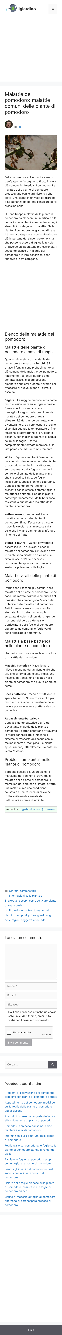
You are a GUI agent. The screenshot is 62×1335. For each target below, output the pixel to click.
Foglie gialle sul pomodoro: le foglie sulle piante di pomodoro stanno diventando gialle (30, 1149)
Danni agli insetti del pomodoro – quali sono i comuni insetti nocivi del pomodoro (29, 1173)
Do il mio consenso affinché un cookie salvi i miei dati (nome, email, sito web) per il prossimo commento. (32, 1016)
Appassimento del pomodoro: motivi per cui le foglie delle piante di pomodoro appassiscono (30, 1106)
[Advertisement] (31, 50)
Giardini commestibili (22, 890)
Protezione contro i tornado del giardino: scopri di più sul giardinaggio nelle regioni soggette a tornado (29, 915)
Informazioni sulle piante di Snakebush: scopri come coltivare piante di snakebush (30, 900)
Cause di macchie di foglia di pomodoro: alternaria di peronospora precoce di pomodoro (30, 1201)
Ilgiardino (26, 8)
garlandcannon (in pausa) (38, 809)
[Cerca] (52, 1064)
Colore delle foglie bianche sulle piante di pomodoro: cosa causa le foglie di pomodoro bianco (29, 1187)
